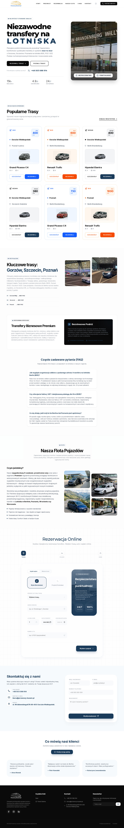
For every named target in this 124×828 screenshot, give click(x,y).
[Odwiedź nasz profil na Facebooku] (8, 811)
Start (38, 3)
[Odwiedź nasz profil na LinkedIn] (19, 811)
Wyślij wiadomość (89, 716)
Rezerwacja (58, 3)
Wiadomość (73, 698)
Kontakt (88, 3)
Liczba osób (31, 618)
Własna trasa (45, 571)
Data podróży (46, 618)
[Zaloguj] (95, 3)
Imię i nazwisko (74, 679)
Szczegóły (16, 176)
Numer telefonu (75, 689)
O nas (80, 3)
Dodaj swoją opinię (63, 752)
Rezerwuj (32, 176)
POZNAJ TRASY (39, 63)
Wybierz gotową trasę (35, 593)
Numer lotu (31, 631)
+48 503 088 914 (109, 3)
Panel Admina (42, 801)
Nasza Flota (70, 3)
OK (118, 804)
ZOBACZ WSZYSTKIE (107, 119)
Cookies (115, 823)
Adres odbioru (32, 605)
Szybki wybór (33, 571)
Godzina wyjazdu (61, 618)
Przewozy (47, 3)
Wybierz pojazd (85, 648)
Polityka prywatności (104, 823)
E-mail (95, 679)
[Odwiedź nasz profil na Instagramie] (14, 811)
